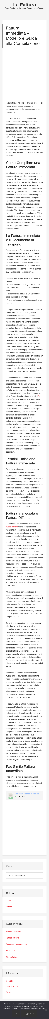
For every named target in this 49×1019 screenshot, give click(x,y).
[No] (46, 1010)
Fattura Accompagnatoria (16, 944)
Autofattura (10, 951)
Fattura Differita (12, 938)
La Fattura (24, 4)
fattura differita (12, 527)
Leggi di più (29, 1013)
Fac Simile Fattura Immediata (27, 794)
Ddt (39, 396)
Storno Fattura (12, 957)
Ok (16, 1013)
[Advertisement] (24, 75)
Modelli (9, 906)
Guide (8, 901)
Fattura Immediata (13, 931)
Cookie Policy (12, 986)
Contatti (9, 981)
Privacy (9, 992)
